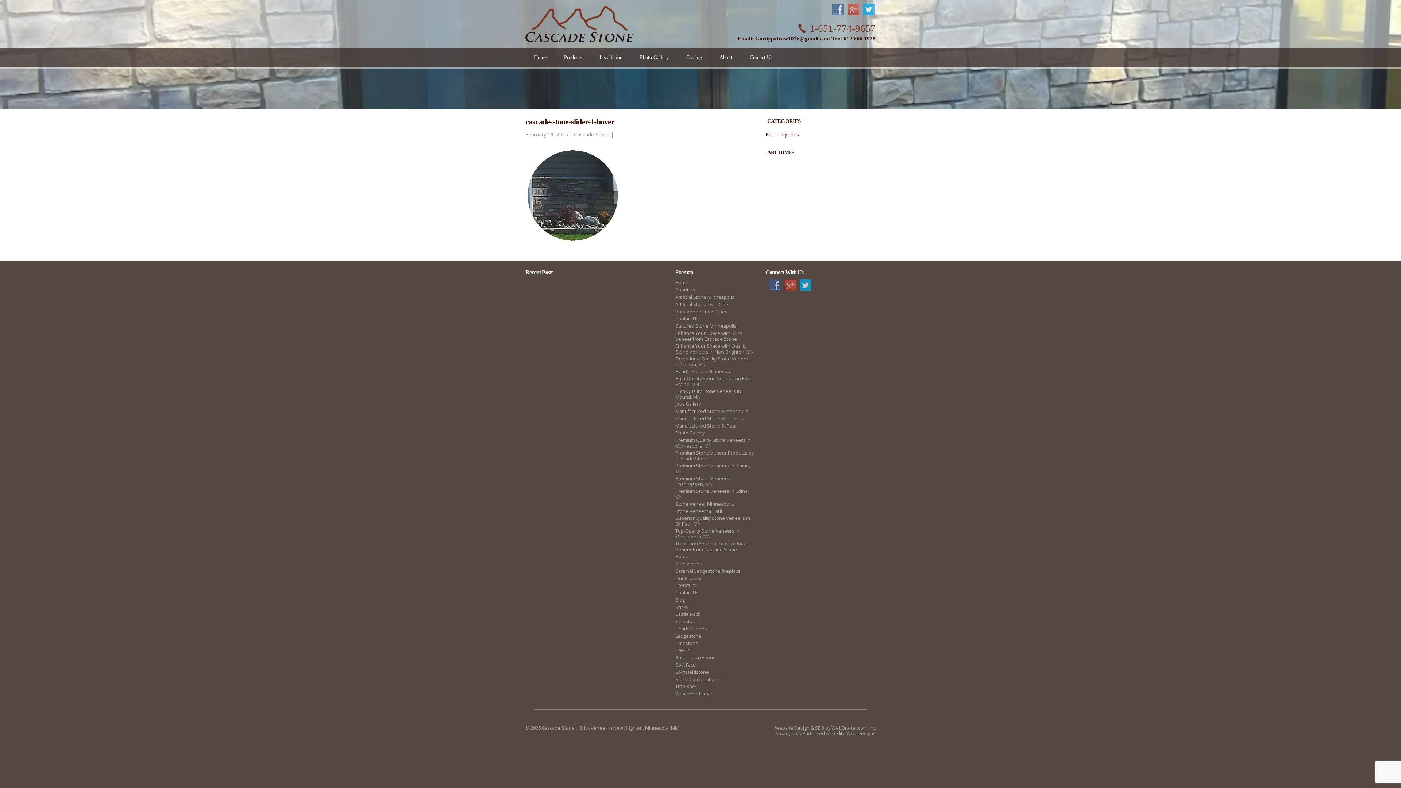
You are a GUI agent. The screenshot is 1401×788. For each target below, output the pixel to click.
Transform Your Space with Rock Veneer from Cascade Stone (710, 547)
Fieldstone (686, 621)
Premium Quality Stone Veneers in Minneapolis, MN (712, 443)
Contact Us (687, 319)
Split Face (685, 665)
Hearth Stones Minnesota (703, 371)
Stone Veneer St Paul (698, 511)
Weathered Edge (693, 694)
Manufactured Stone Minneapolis (711, 411)
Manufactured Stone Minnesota (710, 419)
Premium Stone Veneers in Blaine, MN (712, 469)
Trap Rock (685, 686)
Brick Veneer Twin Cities (701, 312)
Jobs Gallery (688, 404)
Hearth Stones (691, 629)
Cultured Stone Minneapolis (706, 326)
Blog (680, 600)
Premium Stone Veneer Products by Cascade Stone (714, 456)
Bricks (681, 607)
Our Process (689, 578)
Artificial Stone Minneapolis (704, 297)
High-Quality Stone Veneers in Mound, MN (708, 394)
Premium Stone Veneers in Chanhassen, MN (704, 481)
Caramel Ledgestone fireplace (708, 571)
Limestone (686, 643)
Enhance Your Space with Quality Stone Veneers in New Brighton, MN (714, 349)
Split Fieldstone (692, 672)
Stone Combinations (697, 679)
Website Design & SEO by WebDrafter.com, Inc (825, 728)
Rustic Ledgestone (695, 657)
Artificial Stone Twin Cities (703, 304)
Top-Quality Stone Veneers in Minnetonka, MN (707, 534)
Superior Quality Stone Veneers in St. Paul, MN (712, 521)
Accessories (688, 564)
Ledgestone (688, 636)
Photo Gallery (690, 433)
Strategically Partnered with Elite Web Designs (826, 733)
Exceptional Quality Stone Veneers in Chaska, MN (713, 362)
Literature (685, 585)
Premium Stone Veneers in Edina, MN (712, 494)
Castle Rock (687, 614)
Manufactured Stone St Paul (705, 426)
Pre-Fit (682, 650)
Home (681, 282)
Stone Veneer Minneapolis (704, 504)
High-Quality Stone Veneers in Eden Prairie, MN (714, 381)
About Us (685, 290)
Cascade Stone (591, 134)
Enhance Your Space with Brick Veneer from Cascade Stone (708, 336)
